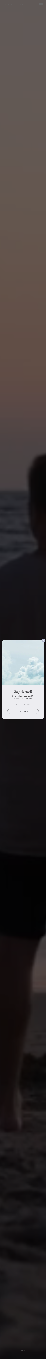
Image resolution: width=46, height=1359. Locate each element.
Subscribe (23, 711)
